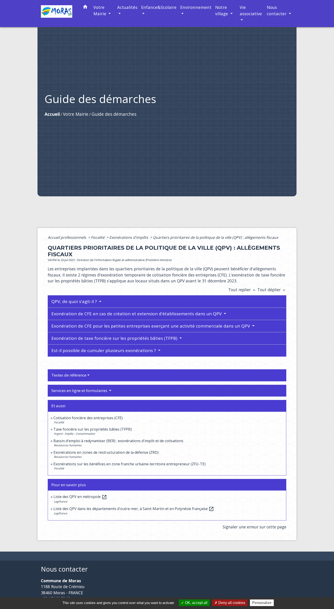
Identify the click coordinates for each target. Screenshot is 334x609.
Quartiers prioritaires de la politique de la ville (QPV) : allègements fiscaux (215, 237)
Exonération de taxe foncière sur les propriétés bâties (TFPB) (114, 338)
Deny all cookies (231, 603)
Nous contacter (64, 569)
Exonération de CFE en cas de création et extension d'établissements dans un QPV (137, 314)
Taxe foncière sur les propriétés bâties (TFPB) (92, 429)
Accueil (52, 114)
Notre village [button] (222, 10)
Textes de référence (68, 375)
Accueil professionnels (67, 237)
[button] (85, 7)
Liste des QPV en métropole (80, 496)
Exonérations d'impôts (129, 237)
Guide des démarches (114, 114)
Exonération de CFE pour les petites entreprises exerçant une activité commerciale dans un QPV (151, 326)
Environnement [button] (196, 7)
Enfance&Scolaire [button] (159, 7)
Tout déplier (271, 289)
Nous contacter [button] (277, 10)
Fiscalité (98, 237)
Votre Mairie (75, 114)
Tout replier (242, 289)
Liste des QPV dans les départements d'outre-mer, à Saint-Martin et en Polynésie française (133, 508)
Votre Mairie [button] (100, 10)
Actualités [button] (127, 7)
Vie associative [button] (251, 10)
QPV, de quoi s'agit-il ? (74, 301)
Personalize (262, 603)
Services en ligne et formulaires (79, 390)
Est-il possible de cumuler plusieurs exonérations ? (104, 350)
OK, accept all (195, 603)
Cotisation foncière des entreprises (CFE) (88, 417)
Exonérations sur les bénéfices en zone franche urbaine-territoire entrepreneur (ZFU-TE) (129, 463)
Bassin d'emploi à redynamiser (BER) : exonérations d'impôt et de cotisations (118, 440)
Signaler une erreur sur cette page (254, 527)
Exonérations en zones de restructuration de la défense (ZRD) (106, 452)
